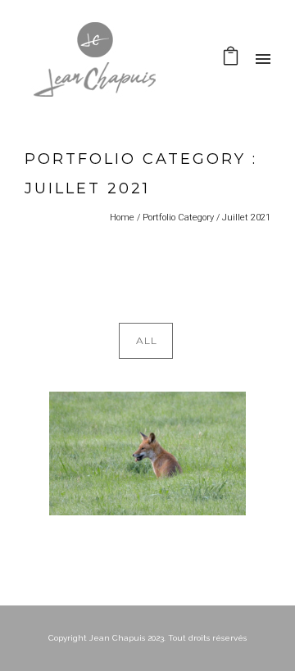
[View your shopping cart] (230, 59)
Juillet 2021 (246, 217)
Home (122, 217)
